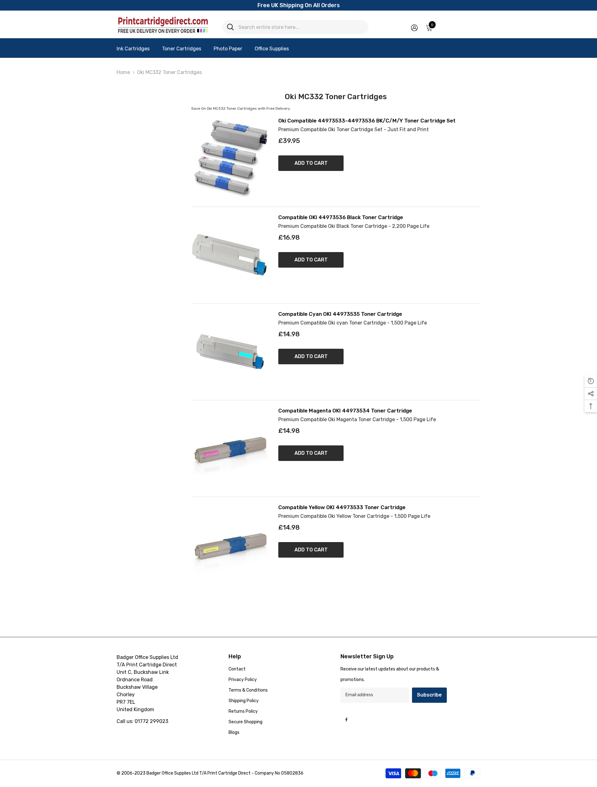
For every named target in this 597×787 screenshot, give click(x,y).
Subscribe (429, 695)
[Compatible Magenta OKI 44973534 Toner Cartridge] (230, 448)
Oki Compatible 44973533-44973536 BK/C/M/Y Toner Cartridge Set (367, 120)
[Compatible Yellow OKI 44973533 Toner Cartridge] (230, 545)
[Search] (295, 27)
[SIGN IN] (414, 27)
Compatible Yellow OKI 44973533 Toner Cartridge (341, 507)
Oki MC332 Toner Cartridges (169, 72)
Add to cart (311, 163)
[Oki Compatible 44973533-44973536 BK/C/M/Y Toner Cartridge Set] (230, 158)
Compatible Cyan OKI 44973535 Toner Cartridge (340, 314)
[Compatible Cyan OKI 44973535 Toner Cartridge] (230, 352)
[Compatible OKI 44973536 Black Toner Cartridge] (230, 255)
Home (123, 72)
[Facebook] (346, 719)
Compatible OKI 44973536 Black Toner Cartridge (340, 217)
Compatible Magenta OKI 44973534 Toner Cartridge (345, 410)
